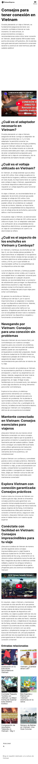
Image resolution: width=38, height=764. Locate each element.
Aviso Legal (7, 743)
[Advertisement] (19, 70)
